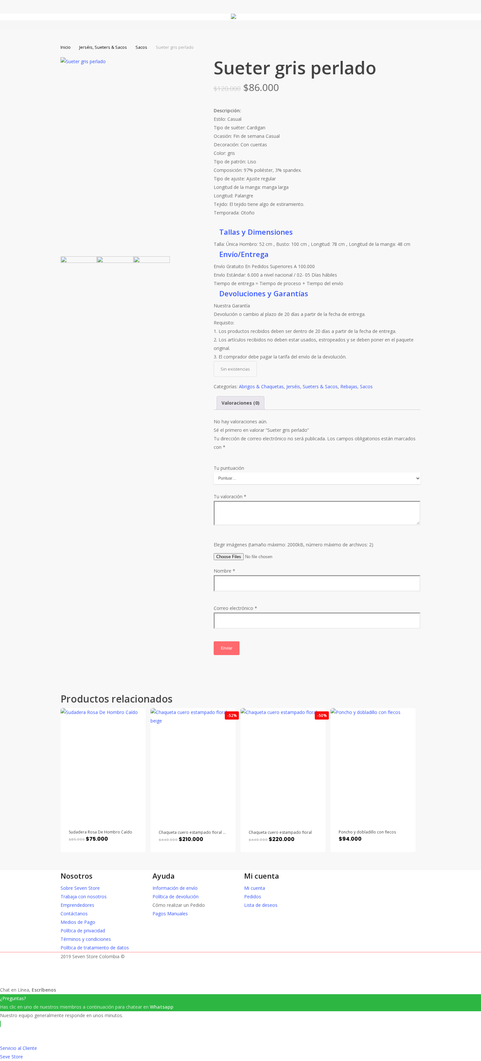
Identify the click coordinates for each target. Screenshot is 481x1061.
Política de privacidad (83, 930)
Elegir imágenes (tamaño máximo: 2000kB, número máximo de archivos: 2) (293, 544)
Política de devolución (175, 896)
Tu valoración (230, 496)
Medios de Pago (78, 922)
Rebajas (348, 386)
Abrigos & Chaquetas (261, 386)
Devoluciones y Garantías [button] (263, 293)
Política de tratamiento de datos (95, 947)
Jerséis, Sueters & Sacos (103, 47)
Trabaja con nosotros (84, 896)
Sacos (141, 47)
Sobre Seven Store (80, 888)
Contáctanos (74, 913)
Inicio (66, 47)
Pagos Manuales (170, 913)
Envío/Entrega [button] (244, 254)
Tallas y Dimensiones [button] (256, 232)
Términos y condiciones (86, 939)
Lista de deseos (260, 905)
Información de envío (175, 888)
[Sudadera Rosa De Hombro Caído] (103, 764)
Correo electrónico (235, 608)
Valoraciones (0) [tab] (240, 403)
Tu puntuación (229, 468)
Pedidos (252, 896)
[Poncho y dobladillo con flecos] (373, 764)
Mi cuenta (254, 888)
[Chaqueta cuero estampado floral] (283, 765)
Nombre (224, 571)
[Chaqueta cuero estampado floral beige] (193, 765)
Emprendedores (77, 905)
